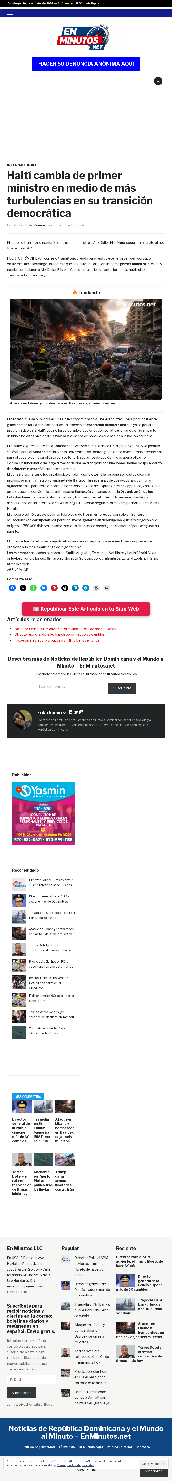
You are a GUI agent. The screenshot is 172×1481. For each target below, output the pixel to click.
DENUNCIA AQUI (91, 1447)
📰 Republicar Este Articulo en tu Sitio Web (86, 609)
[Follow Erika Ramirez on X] (76, 713)
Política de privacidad (38, 1447)
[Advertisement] (86, 117)
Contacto (143, 1447)
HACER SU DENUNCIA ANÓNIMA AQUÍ (86, 64)
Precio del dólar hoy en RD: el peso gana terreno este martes (90, 1377)
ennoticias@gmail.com (25, 1286)
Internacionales (23, 165)
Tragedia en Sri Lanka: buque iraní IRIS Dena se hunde (57, 640)
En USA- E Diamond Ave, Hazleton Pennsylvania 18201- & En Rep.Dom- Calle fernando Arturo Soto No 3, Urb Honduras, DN (29, 1269)
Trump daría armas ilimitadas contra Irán (64, 1180)
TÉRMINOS (67, 1447)
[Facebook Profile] (71, 713)
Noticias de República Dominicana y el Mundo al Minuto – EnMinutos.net (86, 1432)
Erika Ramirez (36, 225)
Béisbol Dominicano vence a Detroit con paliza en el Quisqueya (49, 983)
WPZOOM (88, 1470)
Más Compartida (28, 1097)
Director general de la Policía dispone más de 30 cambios (60, 635)
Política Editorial (119, 1447)
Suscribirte (122, 688)
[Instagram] (81, 713)
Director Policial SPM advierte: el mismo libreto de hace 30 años (65, 629)
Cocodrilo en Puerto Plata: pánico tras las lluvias (43, 1180)
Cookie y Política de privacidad (75, 1465)
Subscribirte (22, 1393)
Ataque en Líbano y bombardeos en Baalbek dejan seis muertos (65, 1130)
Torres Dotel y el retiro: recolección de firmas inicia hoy (21, 1183)
